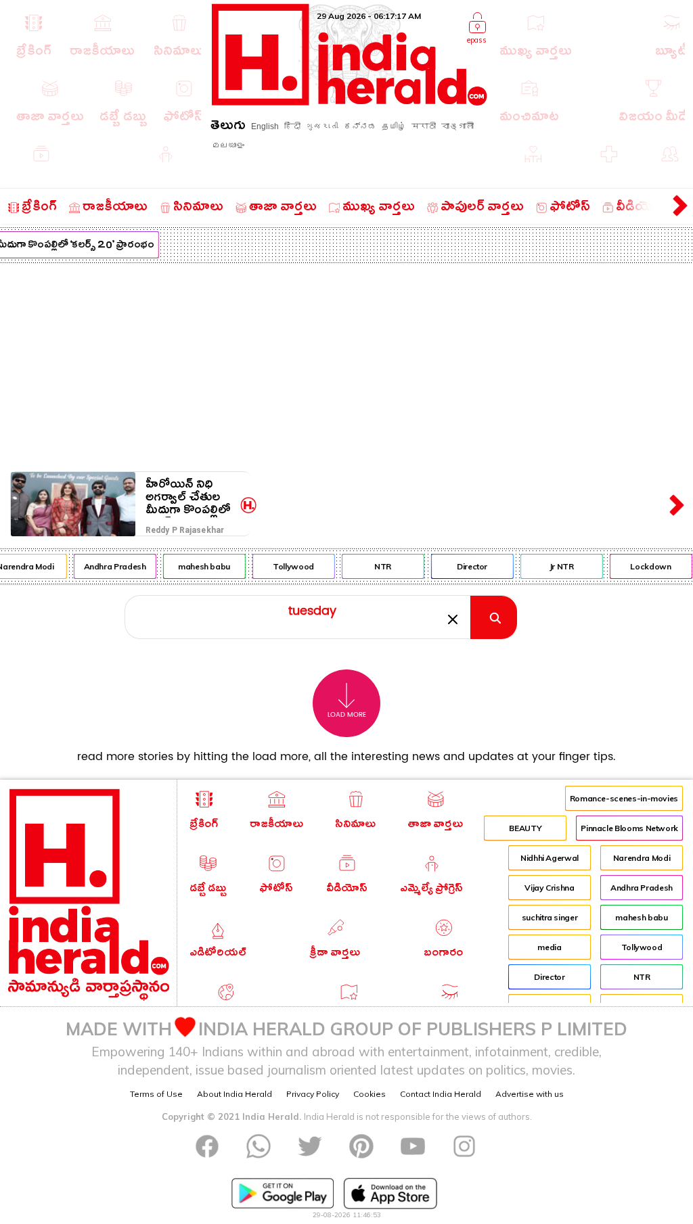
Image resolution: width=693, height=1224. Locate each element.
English (265, 126)
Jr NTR (558, 566)
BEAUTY (525, 828)
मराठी (423, 126)
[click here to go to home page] (349, 102)
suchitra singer (550, 917)
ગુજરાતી (322, 126)
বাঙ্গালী (457, 126)
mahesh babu (201, 566)
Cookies (369, 1094)
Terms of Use (156, 1094)
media (549, 947)
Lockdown (647, 566)
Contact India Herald (440, 1094)
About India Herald (234, 1094)
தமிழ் (394, 126)
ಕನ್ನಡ (360, 126)
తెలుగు (228, 127)
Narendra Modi (641, 858)
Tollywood (290, 566)
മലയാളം (228, 145)
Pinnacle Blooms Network (629, 828)
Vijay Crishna (549, 887)
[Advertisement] (346, 364)
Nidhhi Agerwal (549, 858)
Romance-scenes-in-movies (624, 798)
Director (468, 566)
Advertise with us (529, 1094)
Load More (347, 714)
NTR (379, 566)
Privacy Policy (312, 1094)
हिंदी (292, 126)
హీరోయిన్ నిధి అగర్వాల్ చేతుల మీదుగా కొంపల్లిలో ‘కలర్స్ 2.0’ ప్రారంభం (188, 497)
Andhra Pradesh (112, 566)
